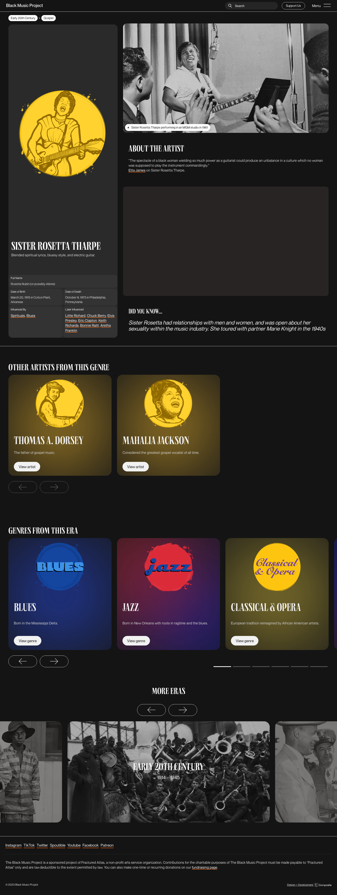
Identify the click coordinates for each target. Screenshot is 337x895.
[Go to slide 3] (261, 666)
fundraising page (204, 867)
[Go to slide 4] (280, 666)
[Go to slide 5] (299, 666)
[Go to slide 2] (241, 666)
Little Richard (75, 315)
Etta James (137, 170)
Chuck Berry (96, 315)
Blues (31, 315)
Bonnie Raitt (89, 325)
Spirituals (18, 315)
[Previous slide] (22, 487)
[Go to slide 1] (222, 666)
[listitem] (60, 425)
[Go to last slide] (22, 661)
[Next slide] (54, 487)
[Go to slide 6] (319, 666)
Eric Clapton (87, 320)
